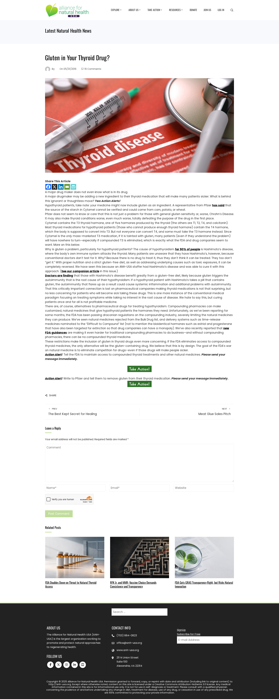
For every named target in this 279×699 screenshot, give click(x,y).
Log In (221, 10)
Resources (175, 10)
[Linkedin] (61, 187)
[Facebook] (48, 187)
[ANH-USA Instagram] (66, 665)
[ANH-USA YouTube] (82, 665)
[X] (54, 187)
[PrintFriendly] (73, 187)
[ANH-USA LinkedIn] (74, 665)
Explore (115, 10)
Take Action (154, 10)
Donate (193, 10)
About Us (134, 10)
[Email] (67, 187)
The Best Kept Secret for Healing (72, 411)
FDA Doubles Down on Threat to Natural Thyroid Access (70, 584)
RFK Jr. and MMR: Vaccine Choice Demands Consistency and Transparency (133, 584)
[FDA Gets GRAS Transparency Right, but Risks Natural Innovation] (204, 557)
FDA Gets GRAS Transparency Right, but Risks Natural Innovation (204, 584)
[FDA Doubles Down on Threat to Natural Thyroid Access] (74, 557)
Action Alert (53, 355)
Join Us (207, 10)
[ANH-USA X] (58, 665)
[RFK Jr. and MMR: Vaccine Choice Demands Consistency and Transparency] (139, 557)
